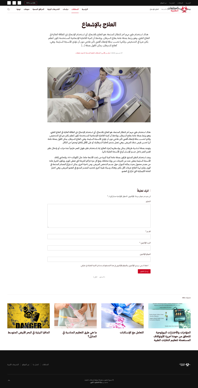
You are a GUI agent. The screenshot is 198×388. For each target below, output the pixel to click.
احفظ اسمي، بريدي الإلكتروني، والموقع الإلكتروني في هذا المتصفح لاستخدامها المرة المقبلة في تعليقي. (114, 265)
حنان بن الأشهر (106, 53)
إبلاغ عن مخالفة (30, 3)
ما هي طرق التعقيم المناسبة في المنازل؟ (80, 334)
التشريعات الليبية (13, 364)
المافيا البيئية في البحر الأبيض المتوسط (29, 332)
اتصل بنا (172, 3)
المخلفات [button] (75, 9)
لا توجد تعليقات (80, 53)
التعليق (148, 201)
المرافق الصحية (38, 9)
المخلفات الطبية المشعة (93, 53)
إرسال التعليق (144, 271)
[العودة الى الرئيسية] (179, 9)
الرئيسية (188, 3)
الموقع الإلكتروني (145, 254)
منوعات (26, 9)
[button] (8, 9)
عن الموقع (163, 3)
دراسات (65, 9)
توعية (18, 9)
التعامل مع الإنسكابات (132, 332)
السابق (101, 277)
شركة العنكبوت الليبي (96, 382)
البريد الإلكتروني (145, 242)
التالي (95, 277)
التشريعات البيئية (53, 9)
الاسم (148, 231)
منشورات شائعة (186, 298)
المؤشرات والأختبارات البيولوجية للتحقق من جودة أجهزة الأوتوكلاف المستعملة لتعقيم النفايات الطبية (172, 336)
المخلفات (180, 3)
